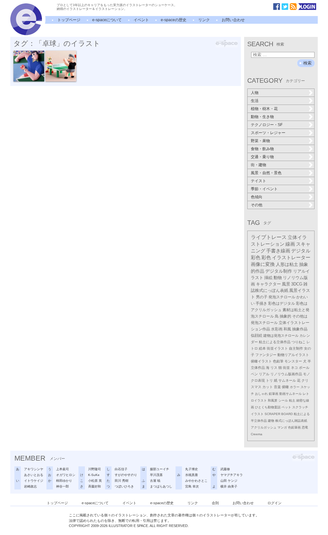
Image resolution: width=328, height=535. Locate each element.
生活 (254, 100)
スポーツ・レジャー (268, 133)
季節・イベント (264, 189)
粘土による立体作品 (275, 342)
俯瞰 (285, 387)
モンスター (293, 361)
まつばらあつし (161, 486)
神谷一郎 (62, 486)
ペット (286, 407)
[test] (26, 34)
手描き (261, 303)
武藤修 (225, 469)
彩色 (266, 257)
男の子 (261, 297)
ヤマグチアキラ (231, 475)
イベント (141, 20)
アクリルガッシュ (263, 427)
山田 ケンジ (228, 480)
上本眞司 (62, 469)
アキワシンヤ (33, 469)
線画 (290, 244)
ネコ (294, 367)
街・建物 (258, 165)
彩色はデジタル (281, 303)
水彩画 (277, 329)
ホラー (294, 387)
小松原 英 (95, 480)
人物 (254, 92)
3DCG (296, 284)
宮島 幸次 (192, 486)
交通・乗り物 (262, 157)
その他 (256, 205)
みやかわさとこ (196, 480)
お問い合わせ (233, 20)
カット (267, 387)
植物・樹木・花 (264, 108)
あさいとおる (33, 475)
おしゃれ (261, 393)
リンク (204, 20)
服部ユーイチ (159, 469)
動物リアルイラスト (293, 355)
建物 (271, 420)
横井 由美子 (228, 486)
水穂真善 (191, 475)
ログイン (274, 503)
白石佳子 (121, 469)
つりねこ (298, 342)
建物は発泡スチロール (281, 335)
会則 (215, 503)
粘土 (292, 400)
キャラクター (268, 284)
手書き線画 (278, 250)
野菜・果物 (260, 141)
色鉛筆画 (294, 427)
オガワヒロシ (65, 475)
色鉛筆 (278, 361)
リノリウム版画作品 (286, 374)
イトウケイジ (33, 480)
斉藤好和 (94, 486)
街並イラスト (277, 348)
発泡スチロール (281, 297)
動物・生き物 (262, 117)
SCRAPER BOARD (279, 414)
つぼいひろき (124, 486)
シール (283, 400)
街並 (286, 367)
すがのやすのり (126, 475)
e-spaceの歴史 (173, 20)
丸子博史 (191, 469)
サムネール (287, 380)
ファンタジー (265, 355)
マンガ (282, 427)
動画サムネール (290, 393)
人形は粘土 (287, 264)
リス (273, 367)
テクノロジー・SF (267, 125)
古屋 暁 (155, 480)
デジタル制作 (278, 271)
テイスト (258, 181)
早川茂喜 (156, 475)
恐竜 (305, 427)
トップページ (68, 20)
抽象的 (285, 316)
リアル (264, 374)
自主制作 (296, 348)
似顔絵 (256, 335)
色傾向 (256, 197)
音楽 (277, 387)
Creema (256, 434)
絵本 (262, 348)
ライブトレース (269, 237)
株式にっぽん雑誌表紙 (291, 420)
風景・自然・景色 (266, 173)
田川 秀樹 (121, 480)
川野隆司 (94, 469)
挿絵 (268, 277)
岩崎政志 (30, 486)
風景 (286, 284)
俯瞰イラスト (261, 361)
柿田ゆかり (64, 480)
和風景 (272, 400)
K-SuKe (94, 475)
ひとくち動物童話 (268, 407)
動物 (278, 277)
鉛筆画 (273, 393)
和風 (287, 329)
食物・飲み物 (262, 149)
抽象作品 (300, 329)
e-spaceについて (107, 20)
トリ (269, 380)
